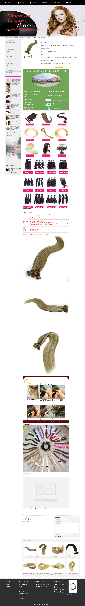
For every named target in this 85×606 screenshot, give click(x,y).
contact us (8, 586)
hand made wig (9, 70)
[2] (42, 36)
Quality (45, 2)
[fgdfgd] (12, 170)
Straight (20, 37)
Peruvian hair (9, 67)
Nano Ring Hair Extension (11, 61)
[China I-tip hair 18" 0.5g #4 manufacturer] (8, 133)
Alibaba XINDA (47, 601)
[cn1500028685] (28, 521)
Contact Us (58, 2)
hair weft (8, 47)
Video (69, 2)
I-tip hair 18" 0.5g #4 (14, 131)
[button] (83, 21)
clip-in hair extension (10, 44)
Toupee (7, 74)
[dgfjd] (7, 170)
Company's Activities (10, 588)
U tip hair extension (15, 37)
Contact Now (13, 172)
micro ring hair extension (11, 58)
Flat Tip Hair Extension (11, 54)
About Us (22, 2)
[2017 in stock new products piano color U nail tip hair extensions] (31, 47)
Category (9, 37)
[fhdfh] (9, 170)
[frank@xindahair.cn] (26, 521)
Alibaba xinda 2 (40, 601)
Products (34, 2)
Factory (7, 584)
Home (9, 2)
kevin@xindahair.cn (43, 590)
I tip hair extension (10, 49)
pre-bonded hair (9, 63)
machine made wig (10, 72)
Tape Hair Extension (10, 42)
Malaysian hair (9, 65)
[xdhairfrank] (23, 521)
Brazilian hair (9, 56)
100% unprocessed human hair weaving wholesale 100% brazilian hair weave (15, 89)
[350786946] (25, 521)
